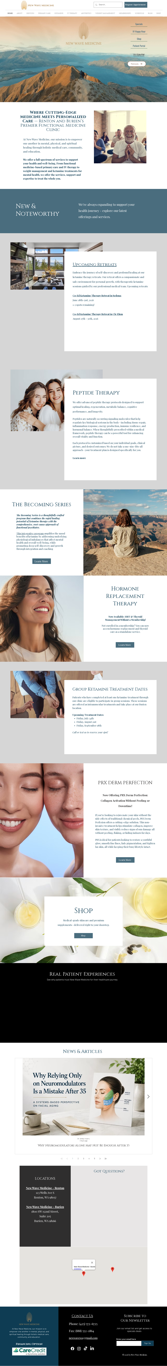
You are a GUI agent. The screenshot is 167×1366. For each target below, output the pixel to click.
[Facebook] (72, 1348)
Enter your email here (126, 1339)
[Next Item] (148, 1097)
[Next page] (100, 1158)
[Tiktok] (85, 1348)
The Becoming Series (27, 515)
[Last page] (105, 1158)
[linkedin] (92, 1348)
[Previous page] (67, 1158)
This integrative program (30, 533)
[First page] (61, 1158)
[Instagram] (79, 1348)
